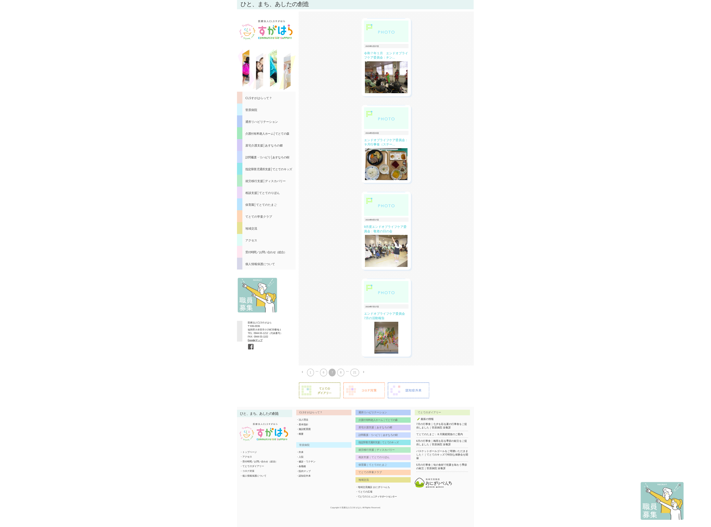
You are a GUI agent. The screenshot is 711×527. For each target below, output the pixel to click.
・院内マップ (303, 471)
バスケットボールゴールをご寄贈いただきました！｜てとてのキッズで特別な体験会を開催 (442, 455)
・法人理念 (302, 419)
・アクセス (246, 456)
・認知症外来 (303, 475)
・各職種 (301, 466)
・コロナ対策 (247, 471)
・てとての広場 (364, 491)
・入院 (299, 456)
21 (354, 372)
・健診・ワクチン (306, 461)
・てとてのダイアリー (252, 466)
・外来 (299, 452)
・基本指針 (302, 424)
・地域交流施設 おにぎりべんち (373, 487)
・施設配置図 (303, 429)
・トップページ (248, 452)
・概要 (299, 434)
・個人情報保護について (253, 475)
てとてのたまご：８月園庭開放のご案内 (439, 434)
